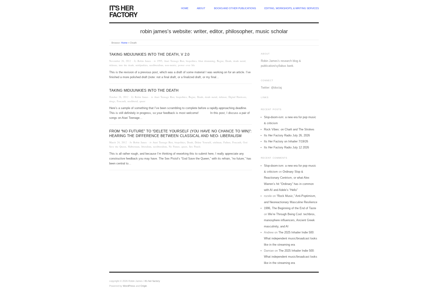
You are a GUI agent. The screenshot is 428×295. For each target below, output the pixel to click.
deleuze (113, 65)
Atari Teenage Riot (174, 61)
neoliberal (133, 101)
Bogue (220, 61)
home (184, 8)
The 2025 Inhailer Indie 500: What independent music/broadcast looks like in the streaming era (290, 238)
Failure (226, 142)
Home (124, 42)
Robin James (144, 61)
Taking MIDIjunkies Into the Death (144, 90)
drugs (112, 101)
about (201, 8)
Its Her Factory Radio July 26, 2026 (287, 135)
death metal (239, 61)
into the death (126, 65)
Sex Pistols (194, 146)
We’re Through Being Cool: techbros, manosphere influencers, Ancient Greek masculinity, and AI (289, 220)
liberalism (146, 146)
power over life (186, 65)
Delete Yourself (203, 142)
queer (142, 101)
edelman (217, 142)
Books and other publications (235, 8)
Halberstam (134, 146)
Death (228, 61)
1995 (159, 61)
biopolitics (191, 61)
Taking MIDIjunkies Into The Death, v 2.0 (149, 54)
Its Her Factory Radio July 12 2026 (286, 147)
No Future (174, 146)
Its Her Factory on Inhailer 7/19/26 (286, 141)
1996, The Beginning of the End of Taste (290, 208)
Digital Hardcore (237, 97)
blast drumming (206, 61)
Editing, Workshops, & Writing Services (291, 8)
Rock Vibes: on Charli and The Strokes (289, 129)
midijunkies (142, 65)
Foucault (121, 101)
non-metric (170, 65)
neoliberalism (156, 65)
